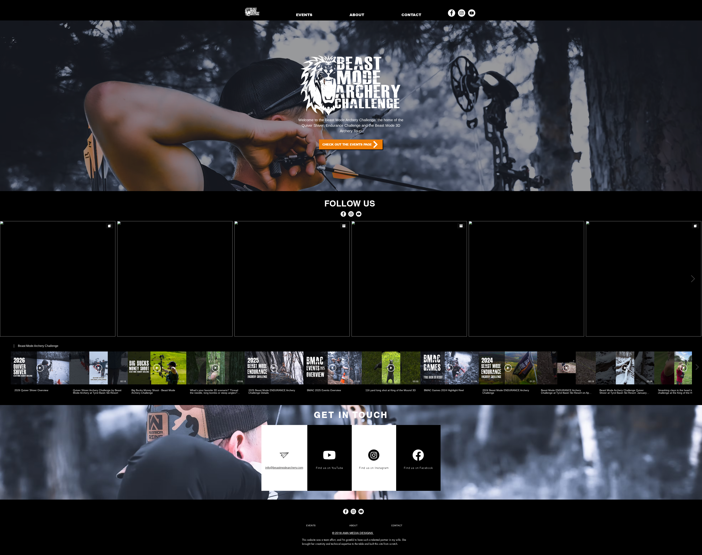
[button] (36, 346)
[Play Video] (40, 368)
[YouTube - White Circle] (471, 13)
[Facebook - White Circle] (451, 13)
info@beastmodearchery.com (284, 467)
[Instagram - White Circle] (461, 13)
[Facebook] (418, 455)
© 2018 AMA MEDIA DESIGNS (353, 533)
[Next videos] (697, 367)
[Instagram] (373, 455)
